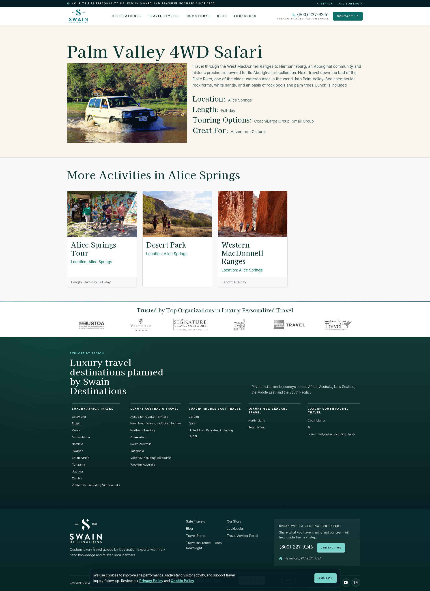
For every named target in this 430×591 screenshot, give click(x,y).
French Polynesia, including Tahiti (331, 434)
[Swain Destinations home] (86, 531)
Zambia (77, 478)
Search (326, 3)
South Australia (141, 444)
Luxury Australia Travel (154, 408)
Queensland (138, 437)
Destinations (125, 16)
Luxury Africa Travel (92, 408)
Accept (325, 578)
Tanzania (78, 464)
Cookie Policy (182, 581)
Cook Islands (317, 420)
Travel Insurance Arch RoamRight (204, 545)
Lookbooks (245, 16)
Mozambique (81, 437)
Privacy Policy (151, 581)
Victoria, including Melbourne (151, 458)
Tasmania (137, 451)
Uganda (77, 471)
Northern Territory (142, 430)
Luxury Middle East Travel (215, 408)
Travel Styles (162, 16)
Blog (222, 16)
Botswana (79, 416)
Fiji (309, 427)
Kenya (76, 430)
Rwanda (77, 451)
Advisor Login (350, 3)
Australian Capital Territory (149, 416)
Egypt (76, 423)
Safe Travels (195, 521)
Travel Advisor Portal (242, 536)
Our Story (197, 16)
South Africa (80, 458)
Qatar (193, 423)
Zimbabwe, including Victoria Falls (96, 485)
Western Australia (142, 464)
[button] (346, 582)
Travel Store (195, 536)
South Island (257, 427)
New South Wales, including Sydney (155, 423)
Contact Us (348, 16)
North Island (256, 420)
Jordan (194, 416)
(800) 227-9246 (313, 14)
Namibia (77, 444)
